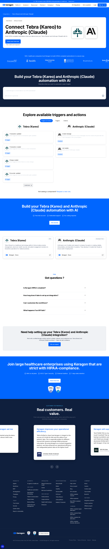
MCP (14, 488)
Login (94, 5)
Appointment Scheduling (30, 493)
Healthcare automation (32, 489)
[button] (18, 5)
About (85, 483)
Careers (86, 486)
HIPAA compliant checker (74, 495)
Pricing (14, 497)
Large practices (45, 499)
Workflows (15, 486)
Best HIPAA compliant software (75, 501)
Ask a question (87, 5)
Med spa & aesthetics (47, 490)
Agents (14, 483)
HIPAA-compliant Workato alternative (75, 522)
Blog (71, 488)
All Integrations (16, 491)
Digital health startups (47, 502)
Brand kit (86, 494)
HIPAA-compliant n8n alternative (75, 518)
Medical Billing (30, 502)
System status (16, 508)
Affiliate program (88, 506)
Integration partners (89, 500)
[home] (7, 5)
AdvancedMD (59, 491)
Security (15, 506)
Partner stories (88, 508)
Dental (43, 487)
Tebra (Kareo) (59, 497)
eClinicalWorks (59, 499)
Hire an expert (73, 486)
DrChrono (58, 494)
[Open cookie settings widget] (2, 546)
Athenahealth (59, 483)
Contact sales (87, 488)
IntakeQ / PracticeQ (60, 502)
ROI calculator (73, 491)
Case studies (87, 491)
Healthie (58, 488)
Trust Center (16, 503)
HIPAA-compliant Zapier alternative (76, 509)
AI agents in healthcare (32, 483)
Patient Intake (30, 499)
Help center (73, 483)
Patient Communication (32, 496)
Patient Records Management (31, 505)
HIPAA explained (74, 498)
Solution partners (88, 503)
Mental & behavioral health (46, 484)
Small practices (45, 496)
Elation (57, 486)
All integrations (76, 5)
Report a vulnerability (18, 511)
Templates (15, 494)
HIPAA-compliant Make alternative (75, 513)
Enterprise (44, 504)
